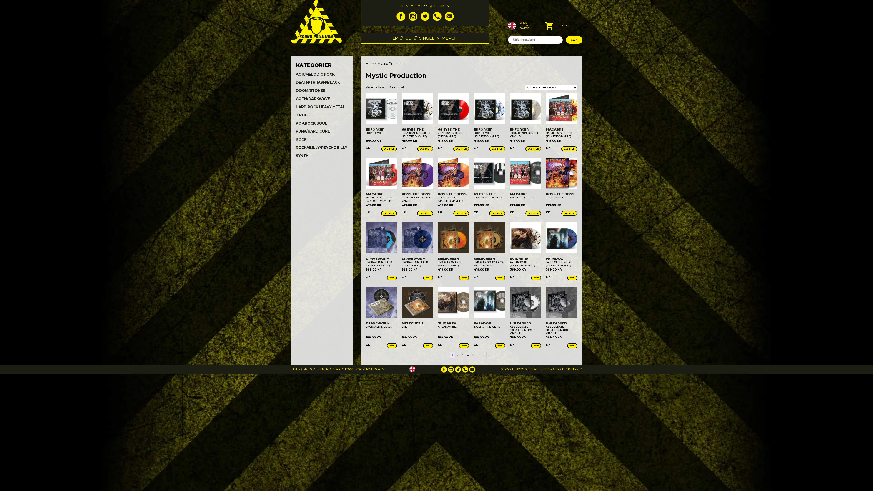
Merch (449, 38)
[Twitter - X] (425, 20)
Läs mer (389, 149)
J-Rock (303, 115)
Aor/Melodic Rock (315, 74)
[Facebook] (400, 20)
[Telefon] (437, 20)
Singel (426, 38)
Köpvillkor (353, 369)
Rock (301, 139)
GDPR (336, 369)
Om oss (421, 6)
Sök (574, 40)
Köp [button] (392, 277)
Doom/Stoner (310, 90)
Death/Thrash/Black (318, 82)
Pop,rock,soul (311, 123)
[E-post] (449, 20)
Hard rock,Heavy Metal (320, 107)
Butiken (441, 6)
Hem (405, 6)
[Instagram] (413, 20)
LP (395, 38)
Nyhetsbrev (375, 369)
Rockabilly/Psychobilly (321, 147)
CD (408, 38)
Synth (302, 156)
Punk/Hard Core (313, 131)
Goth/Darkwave (313, 99)
